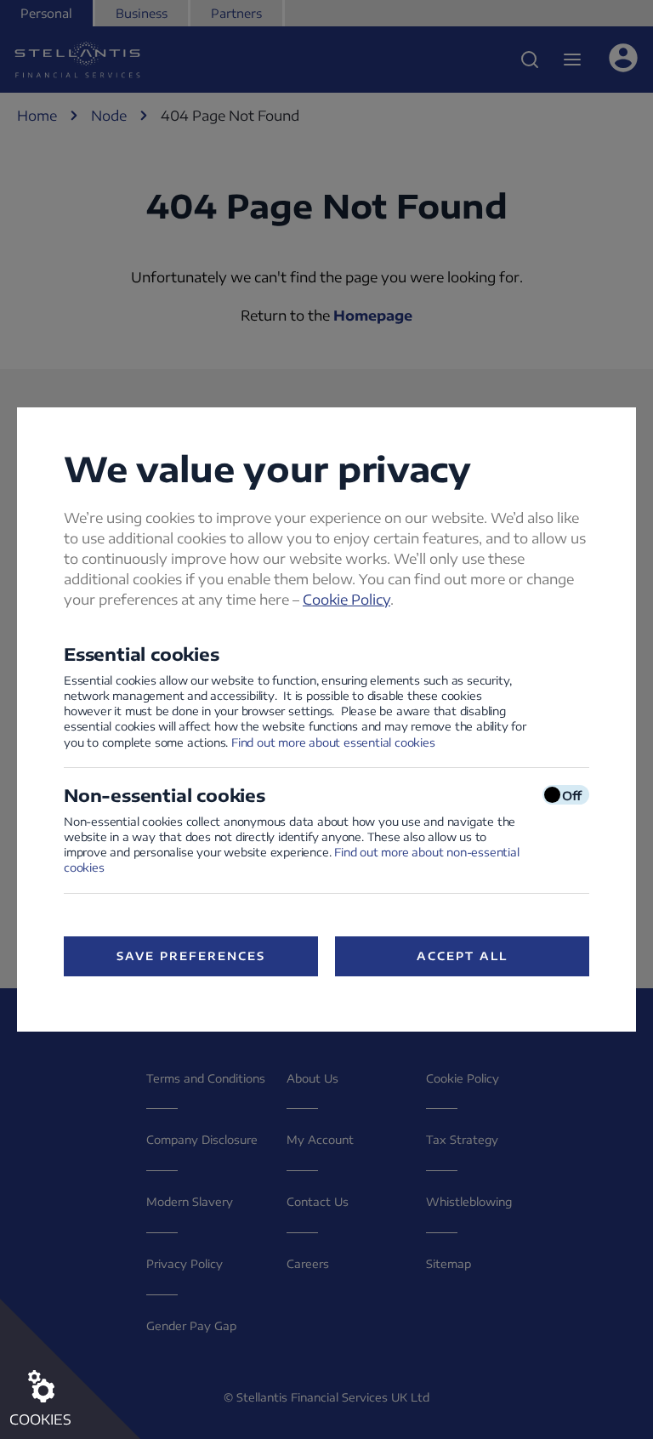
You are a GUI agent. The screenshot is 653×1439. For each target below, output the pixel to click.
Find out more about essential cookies (333, 742)
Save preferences (190, 956)
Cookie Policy (346, 599)
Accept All (462, 956)
